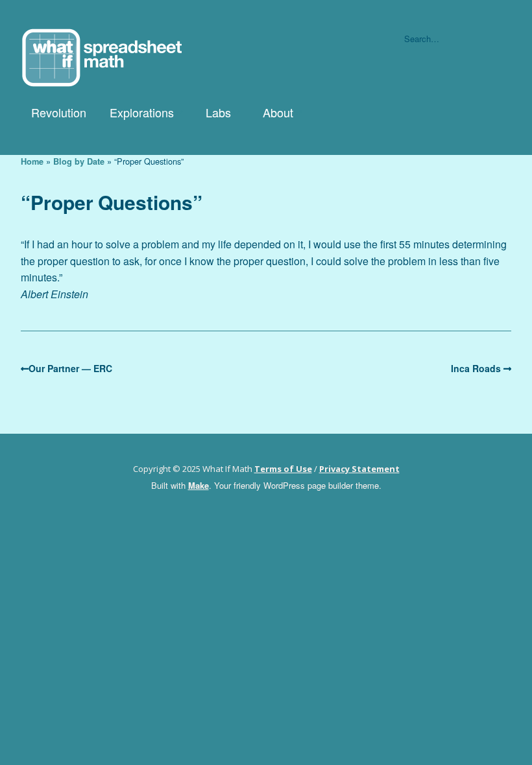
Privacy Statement (359, 469)
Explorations (142, 112)
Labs (218, 112)
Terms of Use (283, 469)
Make (198, 485)
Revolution (58, 112)
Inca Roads (476, 368)
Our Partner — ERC (70, 368)
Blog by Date (78, 161)
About (278, 112)
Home (32, 161)
